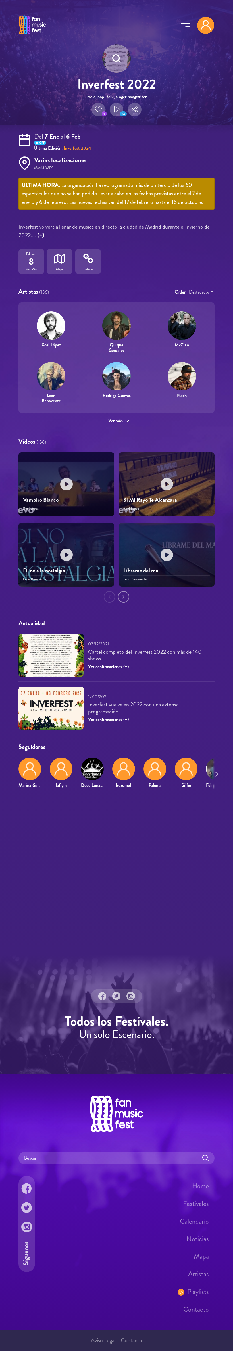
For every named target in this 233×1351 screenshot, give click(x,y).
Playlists (198, 1291)
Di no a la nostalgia (44, 570)
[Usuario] (205, 25)
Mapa (201, 1256)
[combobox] (201, 292)
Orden (180, 292)
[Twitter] (116, 996)
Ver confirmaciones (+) (108, 666)
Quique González (116, 348)
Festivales (196, 1203)
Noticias (197, 1239)
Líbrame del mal (141, 570)
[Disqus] (116, 875)
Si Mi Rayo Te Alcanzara (150, 500)
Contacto (196, 1309)
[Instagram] (130, 996)
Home (200, 1186)
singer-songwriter (131, 96)
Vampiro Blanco (41, 500)
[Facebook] (102, 996)
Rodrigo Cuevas (117, 395)
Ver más (115, 420)
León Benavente (51, 398)
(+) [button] (41, 235)
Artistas (198, 1274)
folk (110, 96)
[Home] (32, 35)
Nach (182, 395)
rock (91, 96)
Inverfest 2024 (77, 148)
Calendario (194, 1221)
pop (100, 96)
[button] (98, 109)
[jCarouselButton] (216, 773)
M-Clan (182, 345)
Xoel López (51, 345)
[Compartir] (135, 109)
